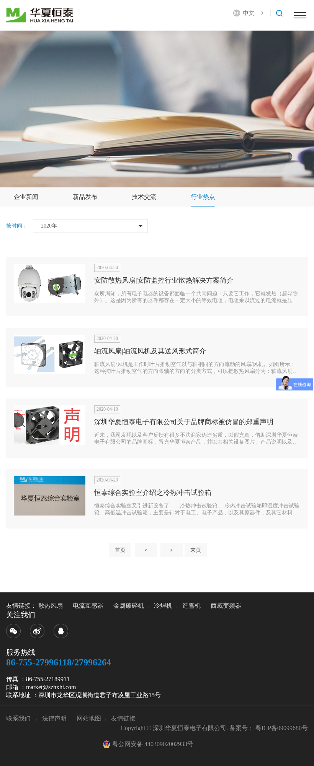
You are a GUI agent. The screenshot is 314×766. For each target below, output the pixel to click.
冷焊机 (163, 605)
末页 (195, 550)
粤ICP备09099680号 (281, 728)
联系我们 (19, 718)
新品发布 (85, 197)
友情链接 (123, 718)
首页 (120, 550)
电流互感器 (88, 605)
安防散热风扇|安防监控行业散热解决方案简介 (164, 280)
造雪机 (191, 605)
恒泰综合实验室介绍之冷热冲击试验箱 (152, 492)
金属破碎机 (128, 605)
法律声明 (54, 718)
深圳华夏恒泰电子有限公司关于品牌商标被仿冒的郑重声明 (183, 422)
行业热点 (203, 197)
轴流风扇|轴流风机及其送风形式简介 (150, 351)
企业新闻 (26, 197)
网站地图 (89, 718)
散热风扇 (50, 605)
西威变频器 (226, 605)
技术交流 (144, 197)
